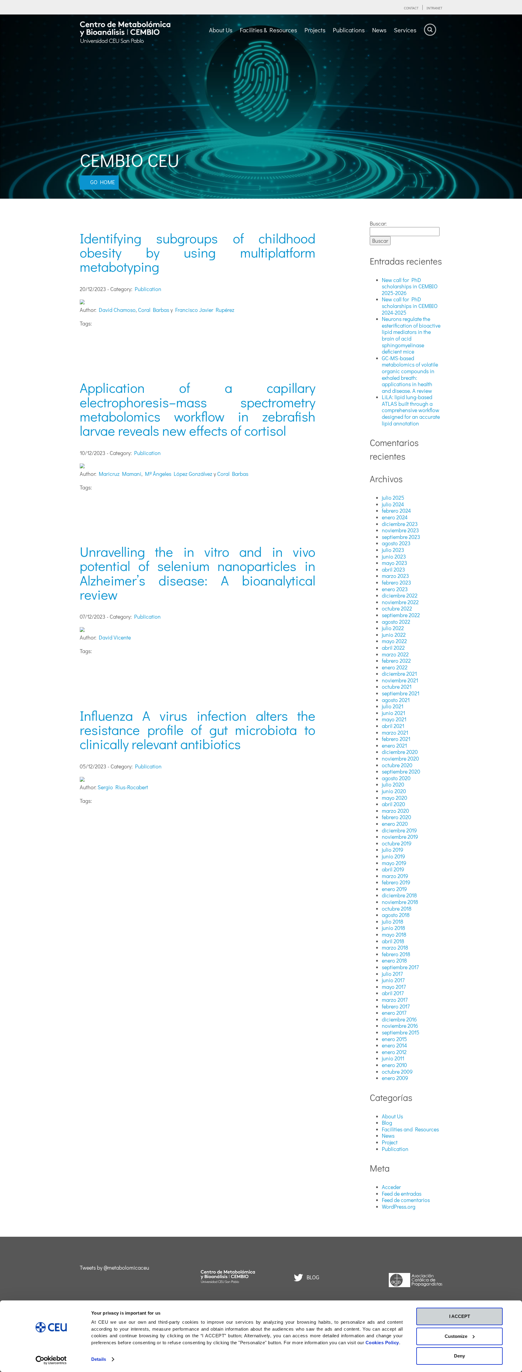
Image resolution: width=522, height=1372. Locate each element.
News (388, 1135)
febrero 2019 (396, 882)
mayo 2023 (394, 562)
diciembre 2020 (400, 751)
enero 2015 (394, 1039)
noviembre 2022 (400, 602)
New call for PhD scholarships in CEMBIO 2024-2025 (410, 306)
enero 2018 (394, 960)
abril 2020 (393, 804)
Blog (387, 1122)
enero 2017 (394, 1012)
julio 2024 (393, 504)
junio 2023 (394, 556)
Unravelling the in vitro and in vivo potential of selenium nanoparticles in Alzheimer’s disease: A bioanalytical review (197, 573)
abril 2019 (393, 869)
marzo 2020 (395, 810)
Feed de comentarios (406, 1200)
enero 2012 (394, 1052)
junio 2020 (394, 791)
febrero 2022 (396, 660)
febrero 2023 (396, 582)
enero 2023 (395, 589)
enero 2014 (394, 1045)
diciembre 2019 (399, 830)
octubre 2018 (396, 908)
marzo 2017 (395, 999)
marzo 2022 (395, 654)
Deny (459, 1355)
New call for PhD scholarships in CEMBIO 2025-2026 (410, 286)
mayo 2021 (394, 719)
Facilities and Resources (410, 1129)
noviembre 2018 (400, 902)
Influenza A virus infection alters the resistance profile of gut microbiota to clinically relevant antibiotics (197, 730)
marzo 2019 (395, 876)
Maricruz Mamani (120, 473)
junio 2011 (393, 1058)
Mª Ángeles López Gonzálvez (178, 473)
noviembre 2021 (400, 680)
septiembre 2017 (400, 967)
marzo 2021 (395, 732)
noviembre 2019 (400, 836)
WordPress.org (398, 1206)
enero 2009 (395, 1078)
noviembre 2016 (400, 1025)
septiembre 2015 (400, 1032)
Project (390, 1142)
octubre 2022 (397, 608)
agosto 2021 (396, 700)
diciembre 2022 (399, 595)
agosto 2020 (396, 778)
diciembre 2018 (399, 895)
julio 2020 (393, 784)
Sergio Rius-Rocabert (123, 787)
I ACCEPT (459, 1316)
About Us (392, 1116)
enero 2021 (394, 745)
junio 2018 (393, 927)
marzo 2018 (395, 947)
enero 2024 (395, 517)
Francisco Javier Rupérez (204, 309)
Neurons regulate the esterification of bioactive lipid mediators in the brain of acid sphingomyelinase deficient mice (411, 335)
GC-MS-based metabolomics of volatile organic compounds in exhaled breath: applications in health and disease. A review (410, 374)
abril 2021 (393, 725)
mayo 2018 (394, 934)
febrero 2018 (396, 954)
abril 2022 (393, 647)
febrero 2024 (396, 510)
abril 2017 (393, 993)
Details (98, 1359)
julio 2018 (392, 921)
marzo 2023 (395, 575)
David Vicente (115, 637)
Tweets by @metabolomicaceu (114, 1267)
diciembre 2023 (400, 523)
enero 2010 (394, 1065)
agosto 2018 (396, 914)
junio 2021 (393, 712)
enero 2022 (395, 667)
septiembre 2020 (401, 771)
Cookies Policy (382, 1342)
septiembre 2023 (401, 536)
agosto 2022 (396, 621)
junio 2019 (393, 856)
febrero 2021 (396, 738)
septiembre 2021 (400, 693)
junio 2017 (393, 980)
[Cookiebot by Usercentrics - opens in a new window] (51, 1360)
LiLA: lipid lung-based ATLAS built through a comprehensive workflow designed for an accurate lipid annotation (411, 410)
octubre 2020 (397, 765)
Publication (148, 289)
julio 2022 (393, 628)
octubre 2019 (396, 843)
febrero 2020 (396, 817)
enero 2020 (395, 823)
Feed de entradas (401, 1193)
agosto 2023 (396, 543)
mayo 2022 (394, 641)
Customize (456, 1336)
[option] (261, 106)
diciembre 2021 (399, 673)
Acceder (391, 1187)
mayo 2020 (394, 797)
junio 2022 (394, 634)
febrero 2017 (396, 1006)
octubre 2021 (396, 686)
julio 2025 (393, 497)
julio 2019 (392, 849)
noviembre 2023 (400, 530)
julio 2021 (392, 706)
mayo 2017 (394, 986)
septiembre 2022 (401, 615)
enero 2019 (394, 889)
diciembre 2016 (399, 1019)
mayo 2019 (394, 863)
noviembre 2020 (400, 758)
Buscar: (378, 223)
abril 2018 (393, 941)
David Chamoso (117, 309)
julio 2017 (392, 973)
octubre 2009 (397, 1071)
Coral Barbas (153, 309)
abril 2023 (393, 569)
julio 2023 (393, 549)
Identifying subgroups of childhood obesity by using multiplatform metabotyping (197, 252)
